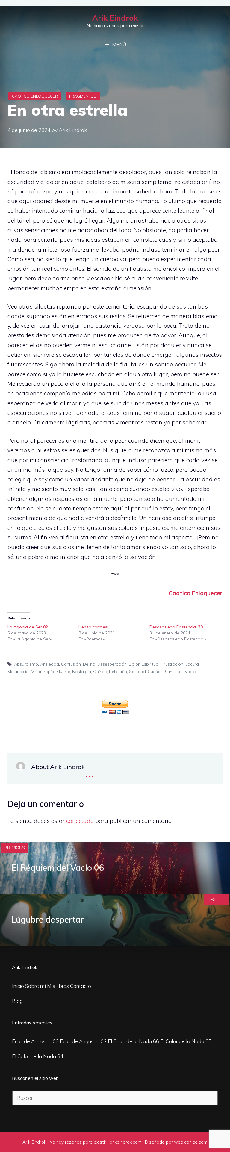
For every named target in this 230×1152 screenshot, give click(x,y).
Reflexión (118, 671)
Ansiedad (49, 664)
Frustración (172, 664)
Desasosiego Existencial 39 (176, 627)
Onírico (100, 671)
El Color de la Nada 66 (133, 1041)
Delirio (89, 664)
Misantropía (42, 671)
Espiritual (150, 664)
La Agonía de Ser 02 (27, 627)
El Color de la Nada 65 (185, 1041)
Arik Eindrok (115, 17)
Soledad (137, 671)
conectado (80, 820)
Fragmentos (82, 96)
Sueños (155, 671)
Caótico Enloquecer (35, 96)
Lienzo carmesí (93, 627)
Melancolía (18, 671)
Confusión (71, 664)
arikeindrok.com (126, 1142)
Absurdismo (26, 664)
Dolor (134, 664)
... (89, 772)
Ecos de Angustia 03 (35, 1041)
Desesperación (112, 664)
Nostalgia (81, 671)
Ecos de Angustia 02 (83, 1041)
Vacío (190, 671)
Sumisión (174, 671)
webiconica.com (191, 1142)
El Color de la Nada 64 (37, 1056)
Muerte (63, 671)
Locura (192, 664)
